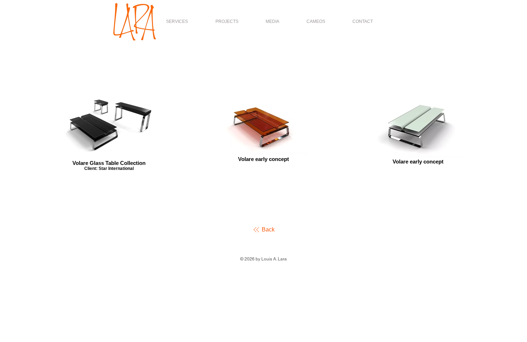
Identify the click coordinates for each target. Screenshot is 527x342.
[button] (226, 21)
